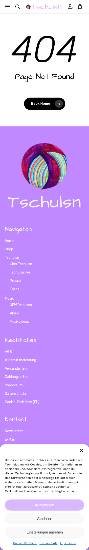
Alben (14, 313)
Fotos (14, 289)
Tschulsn (12, 258)
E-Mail (10, 439)
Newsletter (14, 431)
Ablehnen (44, 518)
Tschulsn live (20, 272)
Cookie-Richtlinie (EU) (22, 402)
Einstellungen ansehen (44, 532)
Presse (15, 281)
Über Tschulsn (21, 264)
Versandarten (16, 368)
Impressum (68, 543)
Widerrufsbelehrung (20, 360)
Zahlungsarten (16, 377)
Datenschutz (49, 543)
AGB (8, 352)
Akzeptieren (44, 505)
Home (9, 241)
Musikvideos (19, 322)
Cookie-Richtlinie (25, 543)
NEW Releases (21, 305)
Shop (9, 249)
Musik (9, 298)
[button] (81, 450)
